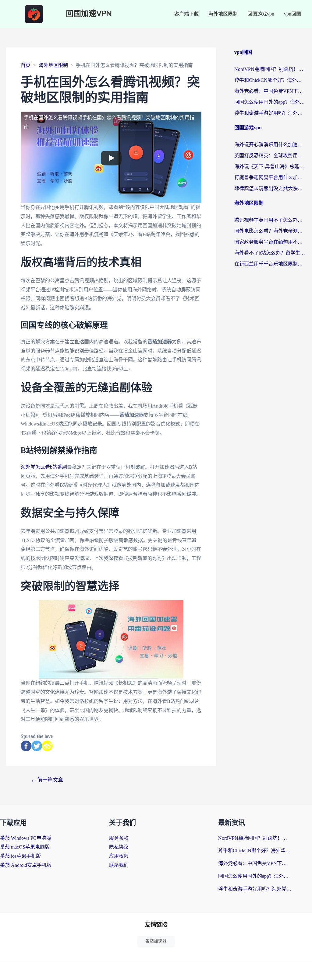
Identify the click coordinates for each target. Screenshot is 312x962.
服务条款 (119, 838)
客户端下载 (186, 13)
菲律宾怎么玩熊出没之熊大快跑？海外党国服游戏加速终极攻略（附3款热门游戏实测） (270, 188)
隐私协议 (119, 846)
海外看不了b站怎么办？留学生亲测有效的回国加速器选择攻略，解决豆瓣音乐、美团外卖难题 (270, 252)
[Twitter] (36, 746)
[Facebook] (26, 746)
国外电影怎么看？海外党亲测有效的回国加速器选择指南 (270, 231)
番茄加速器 (156, 941)
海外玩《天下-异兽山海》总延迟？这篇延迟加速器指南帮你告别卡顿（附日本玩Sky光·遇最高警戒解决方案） (270, 166)
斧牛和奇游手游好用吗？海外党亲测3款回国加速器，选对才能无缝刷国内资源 (270, 113)
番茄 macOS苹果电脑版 (25, 846)
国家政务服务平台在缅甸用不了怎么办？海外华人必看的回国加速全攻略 (270, 242)
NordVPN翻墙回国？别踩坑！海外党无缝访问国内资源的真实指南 (270, 69)
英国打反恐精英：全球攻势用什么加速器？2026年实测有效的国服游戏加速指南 (270, 155)
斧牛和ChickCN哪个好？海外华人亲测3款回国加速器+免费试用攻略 (270, 80)
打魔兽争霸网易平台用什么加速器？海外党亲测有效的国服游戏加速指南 (270, 177)
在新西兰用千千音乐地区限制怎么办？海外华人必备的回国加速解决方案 (270, 263)
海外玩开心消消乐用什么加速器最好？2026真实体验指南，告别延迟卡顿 (270, 144)
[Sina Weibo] (47, 746)
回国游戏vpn (260, 13)
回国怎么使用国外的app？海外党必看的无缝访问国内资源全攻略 (270, 102)
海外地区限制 (223, 13)
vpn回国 (292, 13)
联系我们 (119, 865)
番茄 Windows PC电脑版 (25, 838)
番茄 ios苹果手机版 (20, 856)
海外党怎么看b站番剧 (44, 467)
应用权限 (119, 856)
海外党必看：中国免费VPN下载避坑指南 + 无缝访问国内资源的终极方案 (270, 91)
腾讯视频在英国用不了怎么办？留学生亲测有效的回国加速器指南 (270, 220)
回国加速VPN (89, 14)
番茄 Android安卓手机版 (25, 865)
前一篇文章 (47, 780)
